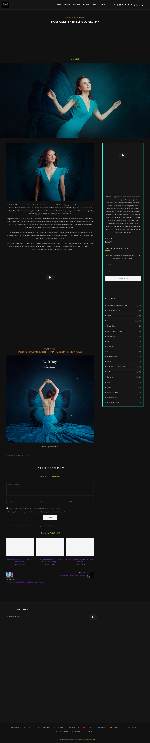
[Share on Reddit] (50, 468)
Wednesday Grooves (124, 402)
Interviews (76, 5)
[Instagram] (117, 4)
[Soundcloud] (131, 4)
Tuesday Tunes (124, 397)
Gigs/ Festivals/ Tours (124, 331)
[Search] (146, 4)
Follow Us (108, 242)
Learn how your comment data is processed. (47, 526)
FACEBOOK (22, 352)
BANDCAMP (60, 352)
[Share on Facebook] (40, 468)
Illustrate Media (91, 739)
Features (67, 5)
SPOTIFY (51, 352)
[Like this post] (38, 468)
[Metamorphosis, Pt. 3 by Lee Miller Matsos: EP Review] (20, 547)
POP (124, 372)
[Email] (128, 4)
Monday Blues (124, 357)
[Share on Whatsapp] (52, 468)
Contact (102, 5)
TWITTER (43, 352)
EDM (124, 316)
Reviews (86, 5)
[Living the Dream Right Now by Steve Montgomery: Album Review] (50, 547)
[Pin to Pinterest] (45, 468)
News (59, 5)
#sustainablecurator (15, 455)
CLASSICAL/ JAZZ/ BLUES (124, 306)
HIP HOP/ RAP (124, 336)
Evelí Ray (30, 455)
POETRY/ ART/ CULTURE (124, 367)
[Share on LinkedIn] (48, 468)
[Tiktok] (143, 4)
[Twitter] (114, 4)
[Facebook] (112, 4)
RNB (124, 382)
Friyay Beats (124, 326)
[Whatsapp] (137, 4)
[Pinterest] (120, 4)
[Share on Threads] (60, 468)
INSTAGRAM (33, 352)
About (94, 5)
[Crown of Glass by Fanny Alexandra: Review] (80, 547)
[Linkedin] (122, 4)
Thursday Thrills (124, 392)
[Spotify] (134, 4)
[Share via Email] (63, 468)
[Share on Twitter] (43, 468)
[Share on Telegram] (55, 468)
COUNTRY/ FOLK (124, 311)
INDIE (124, 341)
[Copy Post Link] (58, 468)
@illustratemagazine (13, 616)
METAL (124, 351)
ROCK (124, 387)
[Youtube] (125, 4)
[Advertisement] (75, 40)
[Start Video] (50, 277)
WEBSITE (70, 352)
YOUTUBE (78, 352)
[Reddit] (140, 4)
